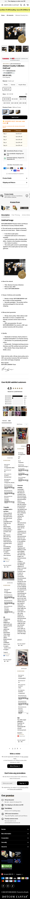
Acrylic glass (22, 84)
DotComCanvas (10, 70)
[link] (15, 208)
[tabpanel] (15, 295)
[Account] (24, 5)
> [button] (20, 748)
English (18, 874)
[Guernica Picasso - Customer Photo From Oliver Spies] (12, 408)
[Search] (21, 5)
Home (3, 15)
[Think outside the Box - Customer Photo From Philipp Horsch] (6, 408)
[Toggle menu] (2, 5)
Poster (6, 84)
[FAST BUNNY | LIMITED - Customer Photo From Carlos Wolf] (12, 413)
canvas (13, 84)
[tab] (5, 215)
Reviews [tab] (4, 420)
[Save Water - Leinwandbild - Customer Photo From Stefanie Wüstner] (18, 408)
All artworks (10, 15)
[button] (5, 567)
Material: (8, 81)
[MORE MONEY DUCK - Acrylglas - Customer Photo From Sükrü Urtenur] (6, 413)
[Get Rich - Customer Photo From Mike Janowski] (18, 413)
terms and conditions (16, 789)
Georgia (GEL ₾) (8, 874)
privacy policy (24, 787)
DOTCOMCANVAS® (11, 892)
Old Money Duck (21, 730)
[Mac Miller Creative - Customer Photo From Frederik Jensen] (24, 413)
